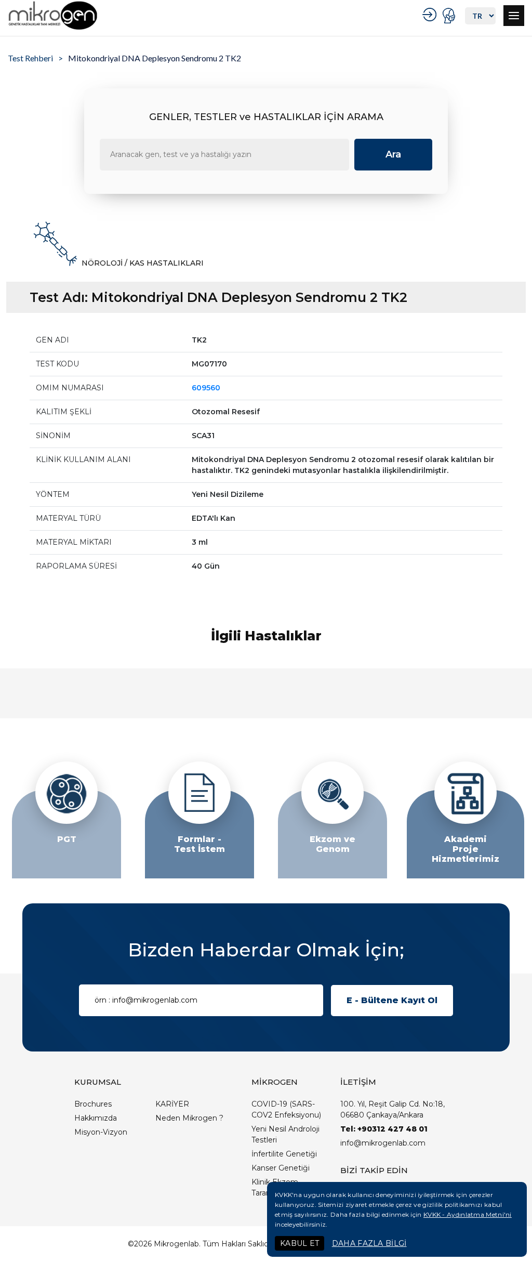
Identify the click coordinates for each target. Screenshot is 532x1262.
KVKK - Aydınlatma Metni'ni (467, 1214)
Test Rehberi (30, 58)
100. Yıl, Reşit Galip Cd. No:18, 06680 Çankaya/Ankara (392, 1109)
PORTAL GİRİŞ (450, 15)
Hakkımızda (95, 1118)
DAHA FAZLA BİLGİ (369, 1243)
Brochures (93, 1104)
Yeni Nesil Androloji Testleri (285, 1134)
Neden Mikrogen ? (189, 1118)
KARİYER (172, 1104)
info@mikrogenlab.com (382, 1143)
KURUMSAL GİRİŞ (431, 14)
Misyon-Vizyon (100, 1132)
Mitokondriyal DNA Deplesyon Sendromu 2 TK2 (154, 58)
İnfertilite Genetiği (284, 1154)
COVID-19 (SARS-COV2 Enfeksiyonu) (286, 1109)
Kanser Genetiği (280, 1168)
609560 (206, 387)
